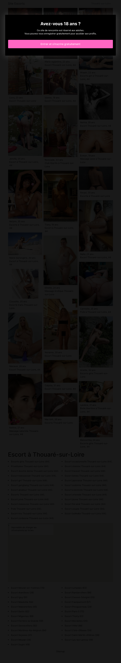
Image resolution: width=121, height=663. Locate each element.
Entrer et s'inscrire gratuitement (60, 44)
